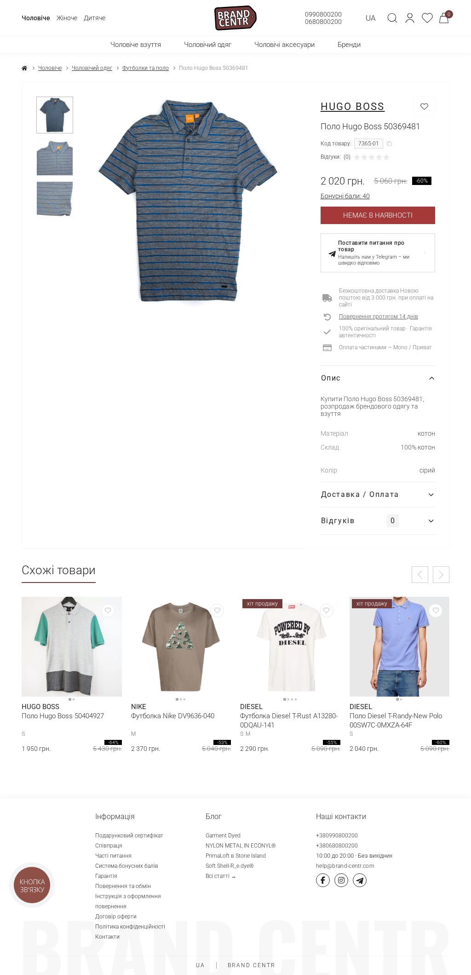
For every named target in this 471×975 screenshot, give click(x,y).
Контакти (107, 937)
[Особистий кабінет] (409, 17)
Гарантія (106, 876)
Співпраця (108, 845)
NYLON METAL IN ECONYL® (241, 845)
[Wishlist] (108, 610)
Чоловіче (36, 18)
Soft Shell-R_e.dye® (230, 866)
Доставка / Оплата (360, 494)
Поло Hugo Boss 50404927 (63, 716)
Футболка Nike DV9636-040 (172, 716)
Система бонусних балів (126, 866)
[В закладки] (424, 106)
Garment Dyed (223, 835)
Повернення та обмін (123, 886)
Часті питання (113, 856)
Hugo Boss (353, 106)
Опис (331, 378)
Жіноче (67, 18)
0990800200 (323, 14)
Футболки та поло (145, 68)
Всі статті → (221, 876)
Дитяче (94, 18)
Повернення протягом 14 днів (378, 316)
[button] (409, 17)
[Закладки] (427, 17)
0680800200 (323, 21)
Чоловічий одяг (92, 68)
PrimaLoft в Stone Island (236, 856)
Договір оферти (116, 916)
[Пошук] (392, 17)
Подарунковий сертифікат (129, 835)
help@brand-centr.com (345, 866)
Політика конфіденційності (130, 926)
